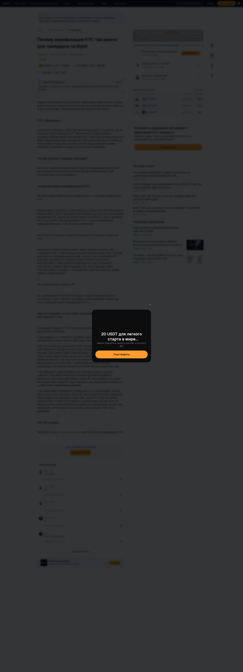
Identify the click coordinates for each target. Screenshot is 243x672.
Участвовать (121, 354)
